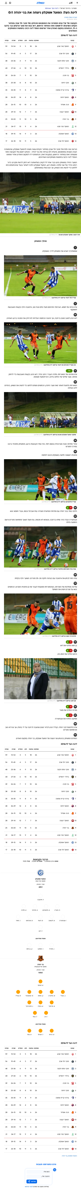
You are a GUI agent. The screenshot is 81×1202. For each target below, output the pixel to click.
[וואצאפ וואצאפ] (10, 3)
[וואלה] (40, 3)
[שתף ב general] (6, 3)
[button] (70, 3)
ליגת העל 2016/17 (69, 36)
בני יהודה (64, 1156)
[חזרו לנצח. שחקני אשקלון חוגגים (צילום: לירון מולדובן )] (40, 204)
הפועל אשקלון (72, 1156)
